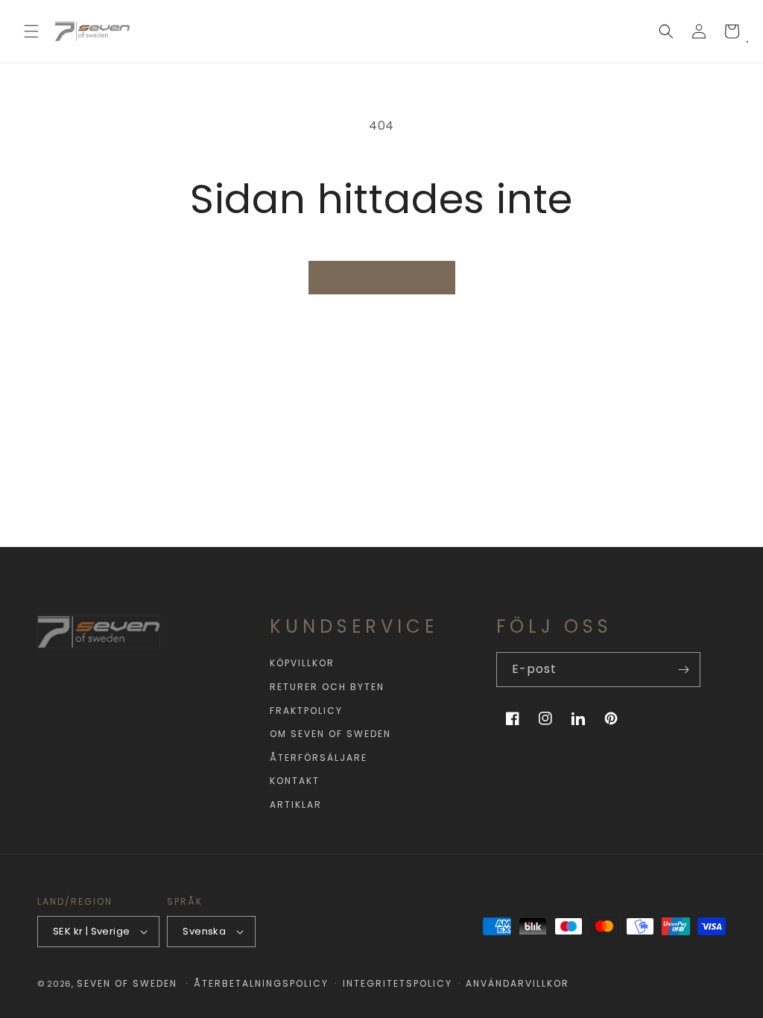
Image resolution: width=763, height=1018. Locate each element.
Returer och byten (327, 686)
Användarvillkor (517, 983)
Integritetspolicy (397, 983)
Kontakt (295, 780)
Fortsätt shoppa (382, 277)
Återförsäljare (318, 757)
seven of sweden (127, 983)
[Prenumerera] (683, 669)
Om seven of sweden (330, 733)
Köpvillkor (302, 663)
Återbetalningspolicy (261, 983)
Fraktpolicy (306, 710)
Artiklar (296, 804)
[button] (31, 31)
